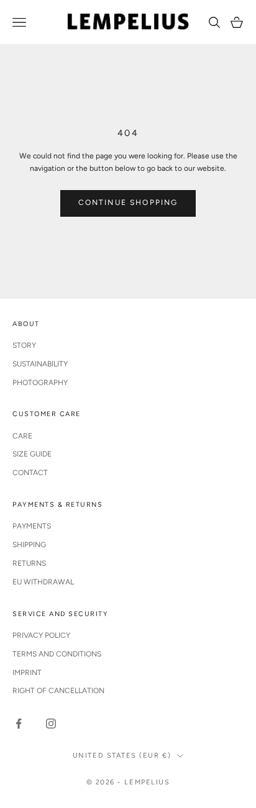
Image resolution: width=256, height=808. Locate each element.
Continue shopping (128, 202)
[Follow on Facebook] (18, 723)
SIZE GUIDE (32, 454)
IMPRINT (27, 672)
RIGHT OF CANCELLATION (58, 690)
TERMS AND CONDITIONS (56, 654)
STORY (24, 345)
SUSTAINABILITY (40, 364)
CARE (22, 436)
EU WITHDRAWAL (43, 582)
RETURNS (29, 563)
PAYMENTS (31, 526)
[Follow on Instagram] (51, 723)
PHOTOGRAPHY (40, 382)
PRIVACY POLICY (41, 635)
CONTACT (30, 472)
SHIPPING (29, 544)
